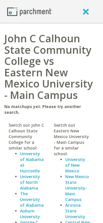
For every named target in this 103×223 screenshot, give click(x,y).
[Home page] (29, 11)
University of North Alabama (30, 182)
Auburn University (30, 213)
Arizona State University (75, 210)
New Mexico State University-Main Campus (77, 188)
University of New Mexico (75, 165)
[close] (86, 11)
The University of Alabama (32, 199)
